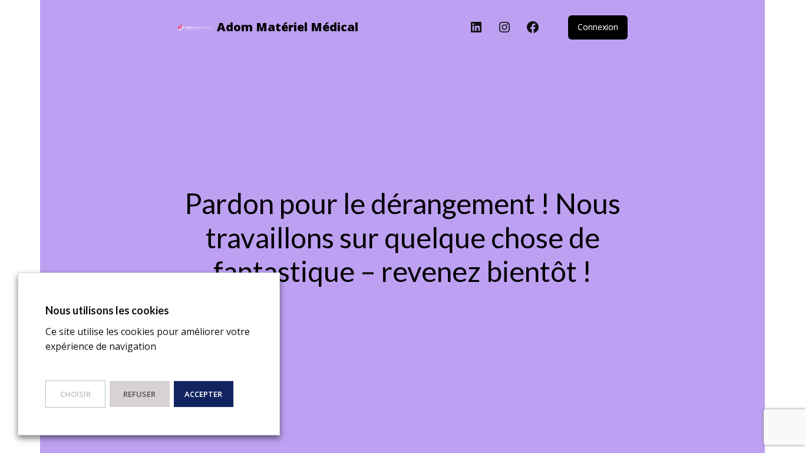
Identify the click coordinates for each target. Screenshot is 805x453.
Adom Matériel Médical (287, 27)
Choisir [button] (75, 394)
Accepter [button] (203, 394)
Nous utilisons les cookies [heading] (107, 310)
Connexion (598, 26)
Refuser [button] (139, 394)
